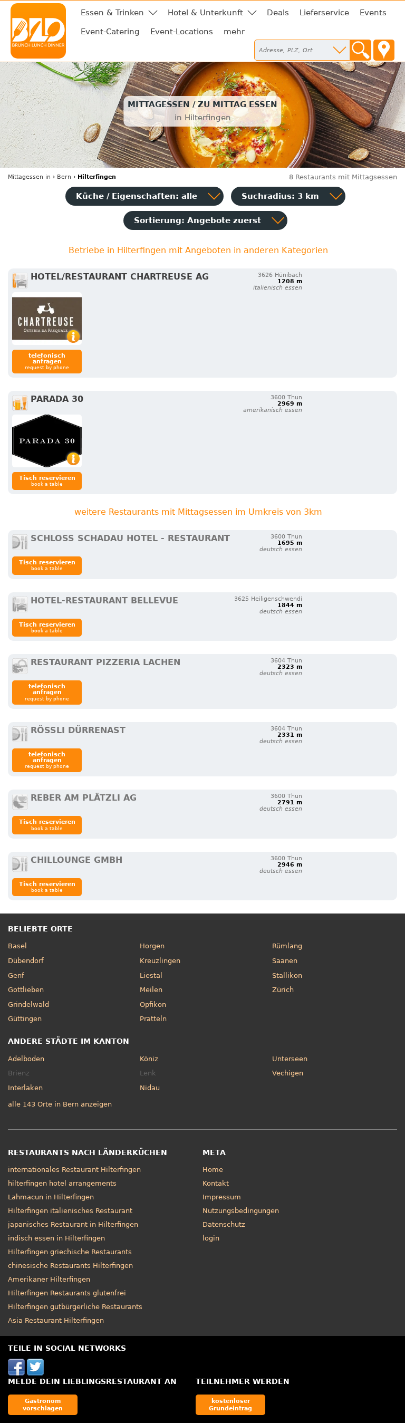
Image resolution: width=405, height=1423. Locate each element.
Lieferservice (324, 12)
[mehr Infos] (47, 318)
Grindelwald (28, 1004)
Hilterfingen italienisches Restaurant (70, 1211)
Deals (278, 12)
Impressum (221, 1197)
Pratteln (153, 1019)
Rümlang (287, 946)
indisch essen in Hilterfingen (56, 1238)
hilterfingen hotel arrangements (62, 1183)
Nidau (150, 1088)
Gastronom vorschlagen (43, 1404)
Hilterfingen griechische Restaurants (70, 1252)
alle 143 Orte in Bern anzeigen (60, 1104)
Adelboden (26, 1059)
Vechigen (287, 1073)
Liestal (151, 975)
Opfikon (153, 1004)
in (29, 177)
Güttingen (25, 1019)
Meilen (151, 990)
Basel (17, 946)
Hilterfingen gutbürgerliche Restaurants (75, 1307)
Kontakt (215, 1183)
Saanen (284, 961)
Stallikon (287, 975)
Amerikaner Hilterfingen (49, 1279)
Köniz (149, 1059)
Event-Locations (181, 31)
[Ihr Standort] (383, 50)
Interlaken (25, 1088)
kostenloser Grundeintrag (230, 1404)
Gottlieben (26, 990)
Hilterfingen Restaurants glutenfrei (67, 1293)
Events (373, 12)
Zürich (283, 990)
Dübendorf (26, 961)
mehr (234, 31)
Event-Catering (110, 31)
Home (212, 1170)
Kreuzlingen (160, 961)
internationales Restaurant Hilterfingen (74, 1170)
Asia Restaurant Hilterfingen (56, 1320)
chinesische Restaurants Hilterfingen (70, 1266)
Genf (16, 975)
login (210, 1238)
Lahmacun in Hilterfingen (51, 1197)
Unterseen (289, 1059)
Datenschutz (223, 1224)
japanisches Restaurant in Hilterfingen (73, 1224)
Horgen (152, 946)
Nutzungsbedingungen (240, 1211)
